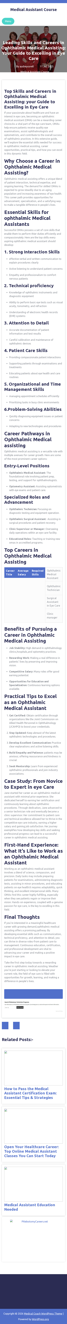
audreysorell (27, 66)
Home (6, 79)
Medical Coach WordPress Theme (43, 1313)
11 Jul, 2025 (46, 66)
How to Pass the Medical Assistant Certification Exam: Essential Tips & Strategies (30, 1093)
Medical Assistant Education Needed (29, 1207)
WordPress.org (40, 1319)
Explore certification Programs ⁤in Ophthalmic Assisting (33, 994)
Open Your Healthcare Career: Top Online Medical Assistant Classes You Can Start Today (31, 1151)
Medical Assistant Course (34, 71)
